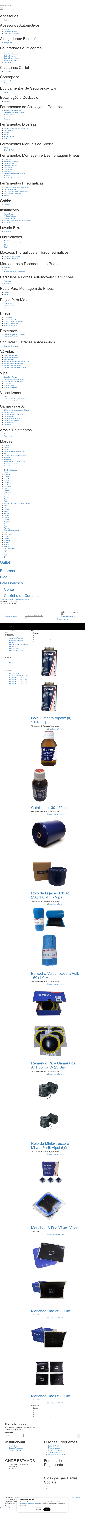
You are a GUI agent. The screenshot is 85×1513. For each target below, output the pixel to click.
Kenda (6, 511)
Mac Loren (7, 460)
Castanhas (7, 71)
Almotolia (7, 241)
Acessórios (7, 159)
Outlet (5, 562)
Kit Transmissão (9, 306)
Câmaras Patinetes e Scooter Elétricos (16, 410)
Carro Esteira (8, 130)
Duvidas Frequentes (16, 1448)
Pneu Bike (7, 231)
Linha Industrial (9, 422)
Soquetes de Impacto (11, 346)
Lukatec (6, 449)
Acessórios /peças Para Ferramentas (16, 187)
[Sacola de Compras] (0, 3)
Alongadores (8, 43)
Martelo (6, 132)
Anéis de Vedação (10, 216)
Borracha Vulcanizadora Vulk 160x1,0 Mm (55, 975)
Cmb (5, 489)
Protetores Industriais (11, 337)
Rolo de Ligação (9, 385)
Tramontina (8, 466)
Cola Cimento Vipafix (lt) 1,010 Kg (51, 719)
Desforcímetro (8, 167)
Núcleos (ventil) (9, 115)
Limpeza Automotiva (11, 31)
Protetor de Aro (9, 136)
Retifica (6, 195)
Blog (3, 576)
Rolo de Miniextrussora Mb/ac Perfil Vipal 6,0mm (51, 1145)
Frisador (7, 268)
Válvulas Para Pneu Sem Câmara (15, 368)
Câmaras (7, 205)
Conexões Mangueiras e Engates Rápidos (18, 220)
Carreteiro (7, 486)
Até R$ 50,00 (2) (14, 673)
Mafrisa (6, 447)
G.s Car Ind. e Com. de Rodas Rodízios (17, 503)
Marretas (7, 176)
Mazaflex (7, 524)
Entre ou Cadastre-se (68, 616)
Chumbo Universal (10, 83)
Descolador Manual (10, 165)
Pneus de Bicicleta (10, 319)
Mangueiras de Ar (10, 189)
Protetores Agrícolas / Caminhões (15, 335)
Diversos (7, 29)
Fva (5, 501)
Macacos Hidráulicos (11, 258)
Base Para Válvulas (10, 355)
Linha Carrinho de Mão (11, 420)
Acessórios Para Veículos (12, 111)
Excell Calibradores (10, 470)
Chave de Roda (9, 150)
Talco (6, 294)
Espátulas (7, 172)
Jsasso (6, 509)
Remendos (7, 383)
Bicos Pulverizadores (11, 54)
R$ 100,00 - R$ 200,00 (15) (18, 677)
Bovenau (7, 478)
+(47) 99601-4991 (7, 600)
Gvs (5, 505)
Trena (6, 138)
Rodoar (6, 20)
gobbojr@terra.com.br (22, 600)
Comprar (61, 729)
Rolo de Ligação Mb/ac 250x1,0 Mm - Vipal (50, 895)
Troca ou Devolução (54, 1452)
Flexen (6, 497)
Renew (6, 528)
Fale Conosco (11, 582)
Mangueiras (8, 62)
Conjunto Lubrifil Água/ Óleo (13, 243)
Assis (6, 472)
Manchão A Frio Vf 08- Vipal (54, 1227)
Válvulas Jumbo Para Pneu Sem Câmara (17, 361)
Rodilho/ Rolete (9, 117)
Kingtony (7, 513)
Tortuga (6, 547)
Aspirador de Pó (9, 218)
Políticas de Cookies (33, 1503)
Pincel (6, 134)
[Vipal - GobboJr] (13, 617)
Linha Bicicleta (9, 416)
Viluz (5, 453)
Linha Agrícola (9, 412)
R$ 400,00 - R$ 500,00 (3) (18, 684)
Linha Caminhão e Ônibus (12, 418)
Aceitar (47, 1509)
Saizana (6, 538)
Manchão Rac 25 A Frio (50, 1395)
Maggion (7, 522)
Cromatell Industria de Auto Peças (15, 455)
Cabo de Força (9, 163)
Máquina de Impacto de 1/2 (13, 193)
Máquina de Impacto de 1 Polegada (16, 191)
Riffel (5, 532)
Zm (5, 557)
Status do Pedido (53, 1446)
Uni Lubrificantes (9, 549)
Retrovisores (8, 308)
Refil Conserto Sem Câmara (13, 381)
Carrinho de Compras (21, 595)
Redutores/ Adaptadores (12, 357)
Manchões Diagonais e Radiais (14, 379)
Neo (5, 526)
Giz (5, 270)
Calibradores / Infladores (12, 58)
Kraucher (7, 457)
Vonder (6, 553)
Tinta (5, 247)
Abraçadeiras (8, 214)
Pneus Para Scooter (10, 325)
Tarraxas (7, 119)
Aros (5, 434)
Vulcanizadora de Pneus (12, 401)
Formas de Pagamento (55, 1450)
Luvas (6, 92)
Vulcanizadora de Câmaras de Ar (15, 399)
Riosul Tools (8, 534)
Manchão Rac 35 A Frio (50, 1310)
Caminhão (7, 283)
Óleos (6, 245)
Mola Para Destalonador (12, 178)
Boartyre (7, 476)
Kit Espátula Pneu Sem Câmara (14, 174)
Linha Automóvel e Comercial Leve (15, 414)
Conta (8, 589)
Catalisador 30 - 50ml (49, 807)
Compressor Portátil (10, 60)
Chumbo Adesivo (9, 81)
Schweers (7, 540)
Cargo (6, 484)
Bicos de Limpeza (10, 52)
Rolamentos (8, 436)
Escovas (7, 101)
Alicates (6, 148)
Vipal (5, 551)
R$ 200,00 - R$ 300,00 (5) (18, 679)
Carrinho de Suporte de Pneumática (16, 128)
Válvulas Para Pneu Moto (12, 366)
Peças (6, 397)
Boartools (7, 474)
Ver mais (61, 1234)
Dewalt (6, 491)
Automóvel (7, 281)
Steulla (6, 544)
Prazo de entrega (54, 1448)
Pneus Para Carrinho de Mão (13, 321)
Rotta (6, 536)
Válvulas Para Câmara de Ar (13, 363)
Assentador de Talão (11, 161)
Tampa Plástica (9, 359)
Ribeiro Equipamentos (11, 530)
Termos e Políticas (15, 1450)
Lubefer (6, 518)
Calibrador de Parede (11, 56)
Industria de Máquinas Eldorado (14, 451)
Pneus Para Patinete (11, 323)
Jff (5, 507)
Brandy (6, 480)
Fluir (5, 499)
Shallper (7, 542)
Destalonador (8, 169)
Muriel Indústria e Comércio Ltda (15, 462)
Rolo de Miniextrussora (11, 387)
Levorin (6, 515)
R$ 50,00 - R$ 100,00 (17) (18, 675)
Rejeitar (38, 1509)
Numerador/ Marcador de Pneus (14, 272)
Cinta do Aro (8, 304)
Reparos (7, 222)
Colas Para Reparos (10, 377)
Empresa (7, 570)
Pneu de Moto (8, 317)
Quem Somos (13, 1446)
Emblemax (7, 493)
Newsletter (9, 1433)
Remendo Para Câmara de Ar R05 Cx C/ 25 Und (53, 1065)
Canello (6, 482)
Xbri (5, 555)
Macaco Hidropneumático (12, 256)
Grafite (6, 292)
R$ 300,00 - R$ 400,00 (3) (18, 681)
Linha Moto (8, 424)
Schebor (7, 445)
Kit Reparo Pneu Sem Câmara (14, 113)
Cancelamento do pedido (56, 1454)
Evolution (7, 495)
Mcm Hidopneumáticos (11, 464)
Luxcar (6, 520)
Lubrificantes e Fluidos (11, 33)
